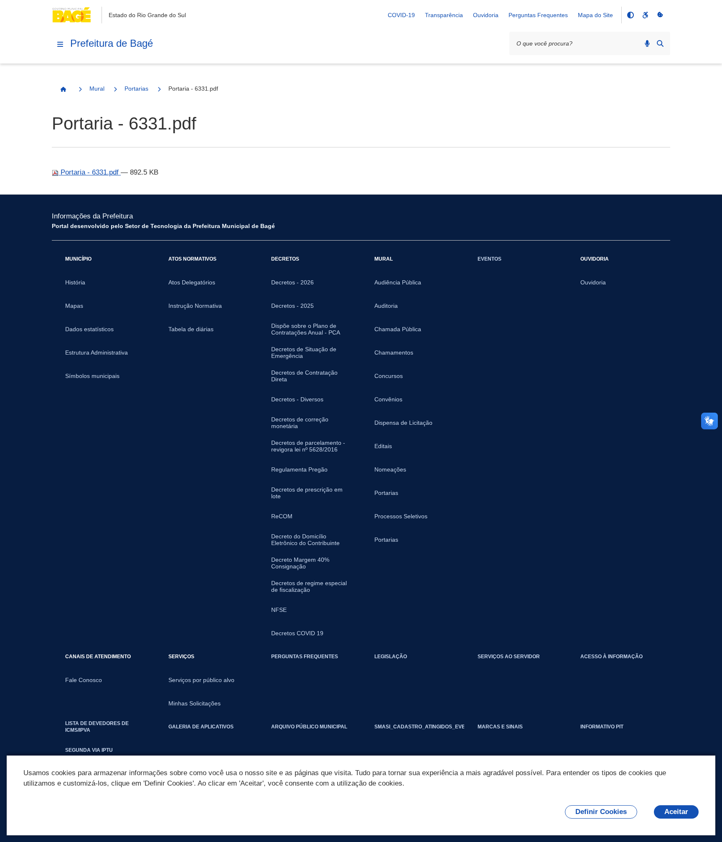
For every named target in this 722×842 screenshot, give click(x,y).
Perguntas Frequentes (538, 15)
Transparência (444, 15)
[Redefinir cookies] (660, 15)
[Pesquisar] (660, 43)
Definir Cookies (601, 812)
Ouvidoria (485, 15)
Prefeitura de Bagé (111, 43)
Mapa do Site (595, 15)
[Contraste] (630, 15)
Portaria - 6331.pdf (89, 172)
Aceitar (676, 812)
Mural (96, 88)
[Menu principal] (60, 44)
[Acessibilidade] (645, 15)
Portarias (136, 88)
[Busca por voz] (647, 43)
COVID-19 (401, 15)
